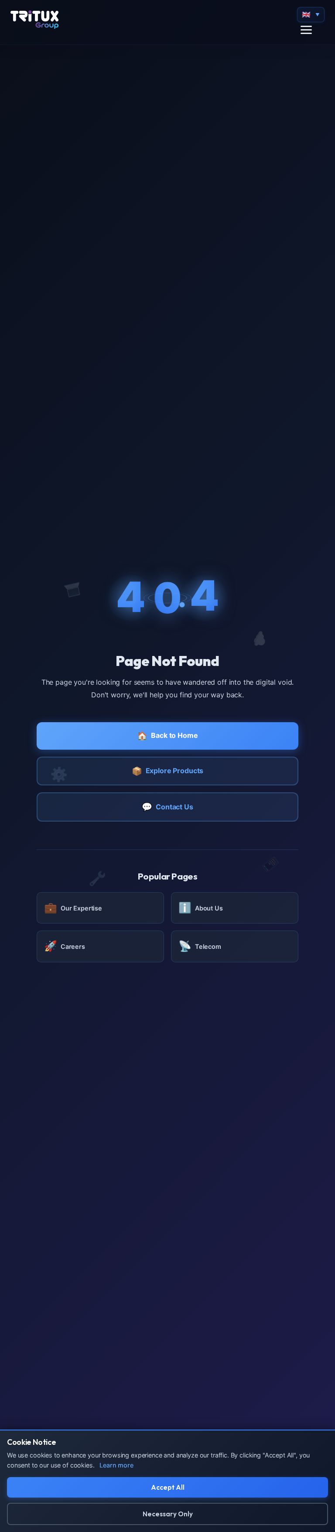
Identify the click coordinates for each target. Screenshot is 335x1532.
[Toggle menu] (306, 29)
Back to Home (167, 735)
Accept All (168, 1487)
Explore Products (167, 771)
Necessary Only (168, 1514)
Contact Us (167, 807)
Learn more (116, 1465)
